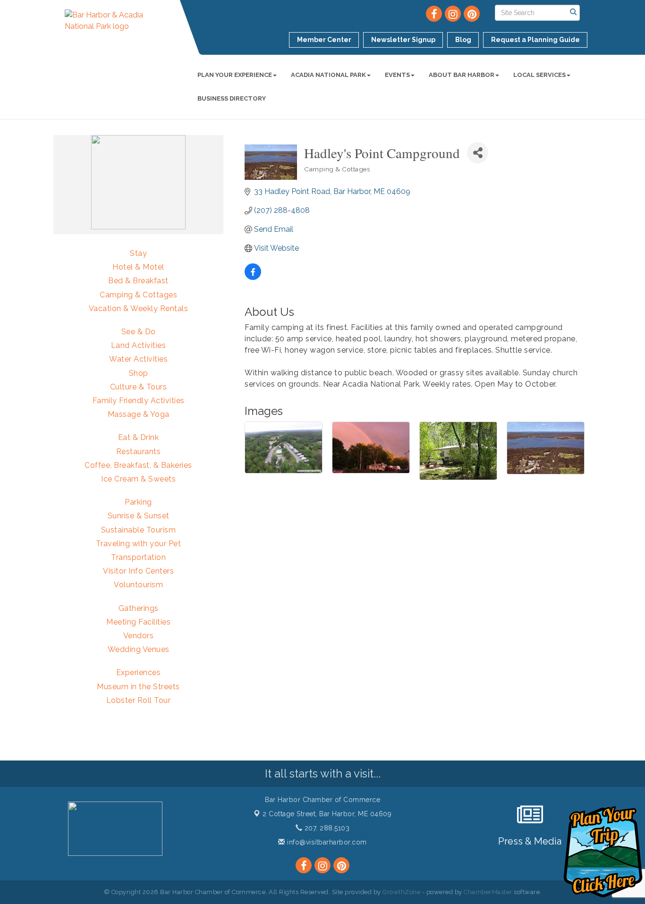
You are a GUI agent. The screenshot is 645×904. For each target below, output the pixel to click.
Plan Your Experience (234, 74)
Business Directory (231, 98)
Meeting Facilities (138, 621)
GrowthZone (401, 892)
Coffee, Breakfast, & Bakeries (138, 465)
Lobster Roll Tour (138, 700)
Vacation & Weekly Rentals (138, 308)
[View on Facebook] (253, 277)
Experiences (138, 672)
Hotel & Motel (138, 266)
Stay (138, 253)
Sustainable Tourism (138, 529)
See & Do (138, 331)
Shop (138, 373)
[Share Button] (477, 152)
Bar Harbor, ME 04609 (327, 814)
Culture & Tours (138, 386)
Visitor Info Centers (138, 570)
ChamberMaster (488, 892)
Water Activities (138, 359)
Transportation (138, 557)
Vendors (138, 635)
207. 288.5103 (325, 828)
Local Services (539, 74)
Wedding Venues (139, 649)
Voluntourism (138, 584)
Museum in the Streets (138, 686)
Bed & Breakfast (138, 280)
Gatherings (139, 608)
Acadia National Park (328, 74)
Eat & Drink (138, 437)
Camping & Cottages (138, 294)
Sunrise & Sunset (139, 515)
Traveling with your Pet (138, 543)
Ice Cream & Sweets (138, 478)
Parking (138, 502)
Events (397, 74)
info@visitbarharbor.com (326, 842)
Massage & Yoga (139, 414)
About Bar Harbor (461, 74)
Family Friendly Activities (139, 400)
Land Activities (138, 345)
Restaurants (138, 451)
